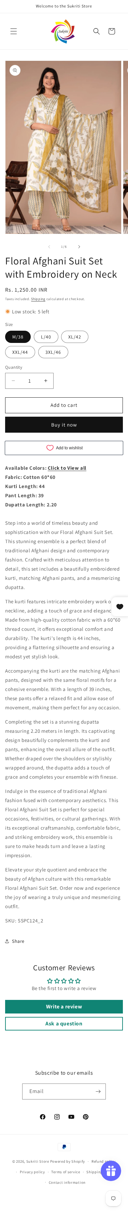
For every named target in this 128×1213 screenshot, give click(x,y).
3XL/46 (53, 352)
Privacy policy (32, 1171)
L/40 (46, 337)
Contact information (67, 1182)
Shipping (38, 299)
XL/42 (74, 337)
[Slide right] (79, 246)
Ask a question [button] (63, 1023)
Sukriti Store (37, 1161)
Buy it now (64, 424)
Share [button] (18, 941)
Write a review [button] (64, 1006)
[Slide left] (49, 246)
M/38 (18, 337)
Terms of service (65, 1171)
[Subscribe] (97, 1091)
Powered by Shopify (67, 1161)
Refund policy (103, 1161)
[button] (13, 31)
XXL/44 (20, 352)
